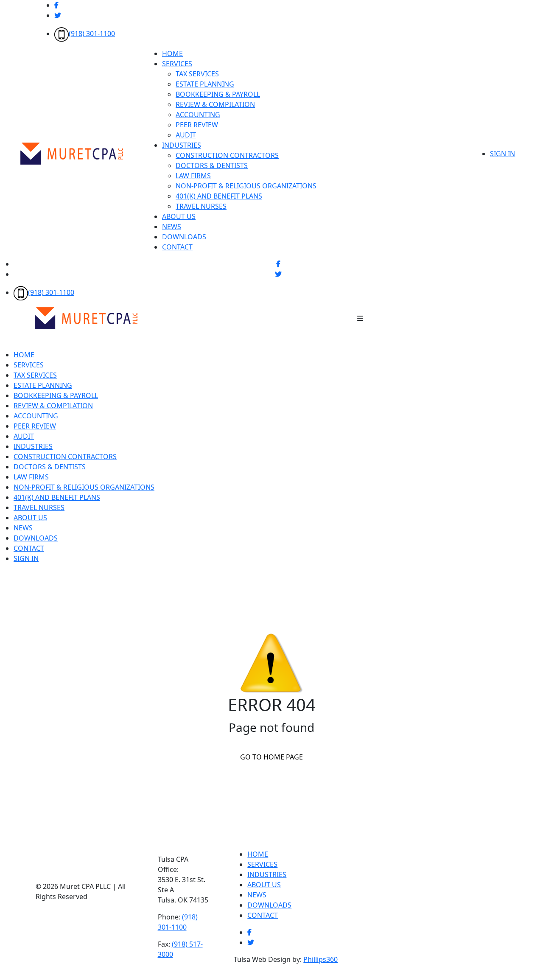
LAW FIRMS (193, 175)
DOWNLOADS (184, 236)
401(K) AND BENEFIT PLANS (219, 196)
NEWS (171, 226)
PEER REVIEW (197, 124)
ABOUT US (179, 216)
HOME (172, 53)
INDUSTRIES (181, 145)
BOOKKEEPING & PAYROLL (218, 94)
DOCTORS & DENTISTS (212, 165)
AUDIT (186, 135)
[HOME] (86, 317)
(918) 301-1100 (92, 33)
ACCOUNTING (198, 114)
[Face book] (56, 5)
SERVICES (177, 63)
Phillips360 (320, 959)
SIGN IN (502, 153)
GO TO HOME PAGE (271, 757)
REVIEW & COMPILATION (215, 104)
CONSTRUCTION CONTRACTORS (227, 155)
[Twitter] (57, 15)
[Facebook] (249, 932)
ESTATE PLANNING (205, 84)
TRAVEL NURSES (201, 206)
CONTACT (177, 247)
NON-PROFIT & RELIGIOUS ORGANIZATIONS (246, 186)
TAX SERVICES (197, 73)
